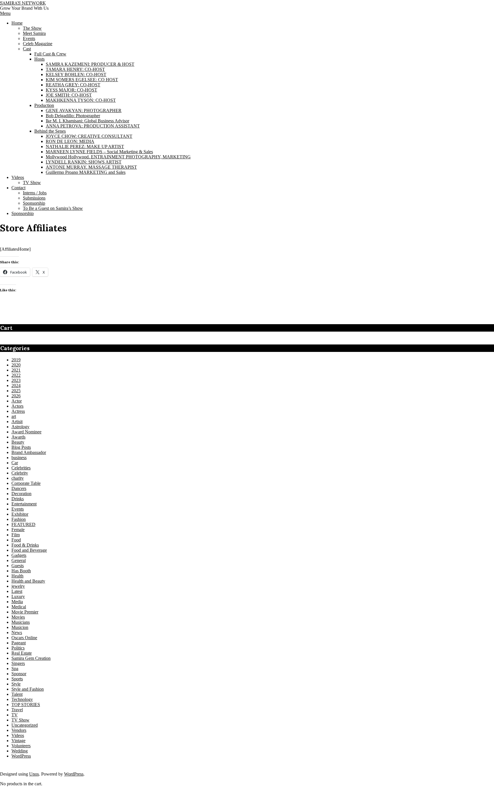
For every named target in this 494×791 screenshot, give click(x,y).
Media (17, 601)
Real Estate (21, 653)
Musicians (20, 622)
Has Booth (21, 570)
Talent (17, 694)
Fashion (18, 519)
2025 (16, 390)
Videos (17, 735)
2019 (16, 359)
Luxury (18, 596)
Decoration (21, 493)
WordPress (21, 756)
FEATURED (23, 524)
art (13, 416)
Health (17, 575)
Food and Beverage (29, 550)
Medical (18, 606)
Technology (22, 699)
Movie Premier (24, 611)
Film (15, 534)
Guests (17, 565)
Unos (34, 774)
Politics (18, 647)
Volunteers (21, 745)
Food (16, 539)
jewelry (18, 586)
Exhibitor (19, 514)
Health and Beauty (28, 581)
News (16, 632)
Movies (18, 617)
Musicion (19, 627)
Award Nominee (26, 431)
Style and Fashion (27, 689)
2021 (16, 370)
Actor (16, 401)
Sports (17, 678)
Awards (18, 437)
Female (18, 529)
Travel (17, 709)
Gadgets (18, 555)
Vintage (18, 740)
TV (14, 714)
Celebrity (19, 473)
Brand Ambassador (28, 452)
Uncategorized (24, 725)
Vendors (18, 730)
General (18, 560)
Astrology (20, 426)
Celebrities (21, 467)
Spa (14, 668)
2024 (16, 385)
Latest (16, 591)
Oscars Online (24, 637)
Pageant (18, 642)
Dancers (18, 488)
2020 (16, 364)
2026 (16, 395)
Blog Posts (21, 447)
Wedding (19, 750)
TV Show (20, 720)
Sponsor (18, 673)
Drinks (17, 498)
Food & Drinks (25, 545)
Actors (17, 406)
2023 (16, 380)
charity (17, 478)
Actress (18, 411)
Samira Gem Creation (31, 658)
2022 (16, 375)
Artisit (17, 421)
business (19, 457)
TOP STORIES (25, 704)
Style (16, 684)
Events (17, 509)
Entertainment (24, 503)
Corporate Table (26, 483)
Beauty (17, 442)
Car (14, 462)
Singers (18, 663)
